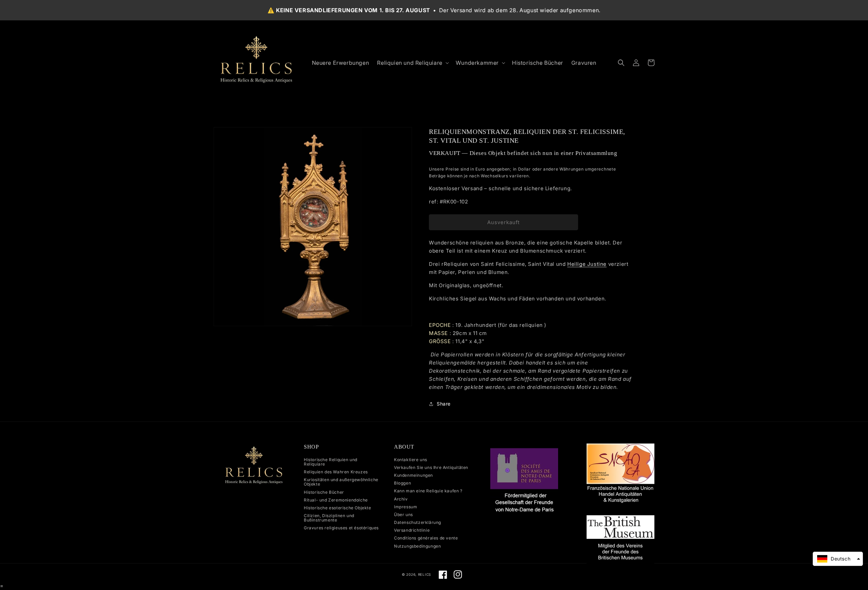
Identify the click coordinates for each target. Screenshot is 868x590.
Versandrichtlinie (412, 530)
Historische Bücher (324, 492)
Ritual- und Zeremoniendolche (336, 500)
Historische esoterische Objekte (337, 507)
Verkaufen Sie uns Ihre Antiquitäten (431, 467)
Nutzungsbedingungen (417, 546)
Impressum (405, 506)
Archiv (401, 498)
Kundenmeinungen (413, 475)
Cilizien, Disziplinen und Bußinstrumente (329, 518)
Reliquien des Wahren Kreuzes (336, 471)
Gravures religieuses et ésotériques (341, 527)
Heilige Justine (587, 264)
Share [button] (444, 404)
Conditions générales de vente (426, 537)
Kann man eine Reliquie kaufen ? (428, 490)
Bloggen (402, 483)
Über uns (403, 514)
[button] (412, 63)
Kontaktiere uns (410, 459)
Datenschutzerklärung (417, 522)
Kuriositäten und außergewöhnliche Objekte (341, 482)
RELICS (424, 574)
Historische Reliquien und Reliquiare (330, 462)
